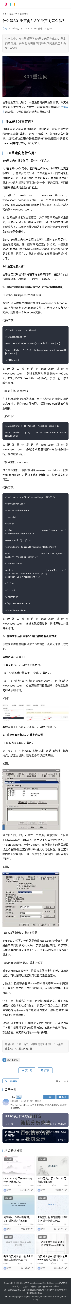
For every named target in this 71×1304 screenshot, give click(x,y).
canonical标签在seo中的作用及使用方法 (17, 1180)
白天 (4, 28)
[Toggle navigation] (65, 4)
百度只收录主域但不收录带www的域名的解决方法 (52, 1258)
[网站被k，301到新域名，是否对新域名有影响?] (18, 1205)
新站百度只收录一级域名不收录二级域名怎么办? (18, 1258)
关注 (51, 1097)
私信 (64, 1097)
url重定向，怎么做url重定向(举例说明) (51, 1180)
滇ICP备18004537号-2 (48, 1286)
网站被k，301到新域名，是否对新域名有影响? (17, 1219)
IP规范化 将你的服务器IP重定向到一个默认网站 (52, 1219)
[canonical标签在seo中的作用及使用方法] (18, 1166)
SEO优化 (38, 28)
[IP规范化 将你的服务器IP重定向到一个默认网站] (52, 1205)
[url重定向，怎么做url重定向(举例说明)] (52, 1166)
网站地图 (63, 1283)
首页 (4, 14)
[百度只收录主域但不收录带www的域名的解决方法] (52, 1243)
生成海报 (12, 1080)
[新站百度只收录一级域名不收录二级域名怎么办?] (18, 1243)
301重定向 (12, 1059)
